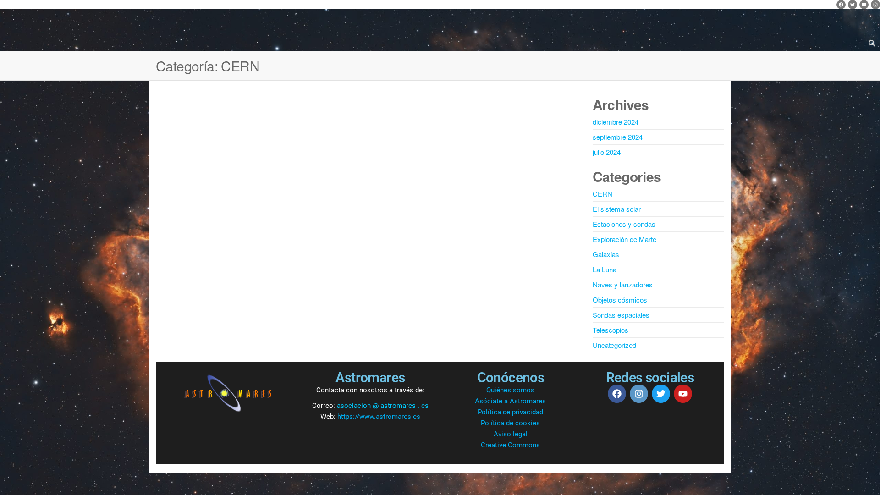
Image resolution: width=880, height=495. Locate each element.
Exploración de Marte (624, 239)
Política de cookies (510, 423)
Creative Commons (510, 445)
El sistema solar (617, 209)
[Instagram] (875, 4)
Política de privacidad (510, 412)
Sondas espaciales (621, 314)
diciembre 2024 (615, 121)
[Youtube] (864, 4)
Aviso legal (511, 434)
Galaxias (606, 254)
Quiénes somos (510, 390)
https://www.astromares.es (378, 416)
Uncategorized (614, 345)
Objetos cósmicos (620, 299)
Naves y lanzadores (623, 284)
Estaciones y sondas (624, 224)
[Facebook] (841, 4)
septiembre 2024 (618, 137)
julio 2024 (607, 152)
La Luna (604, 269)
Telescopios (610, 330)
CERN (602, 193)
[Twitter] (852, 4)
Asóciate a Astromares (510, 401)
